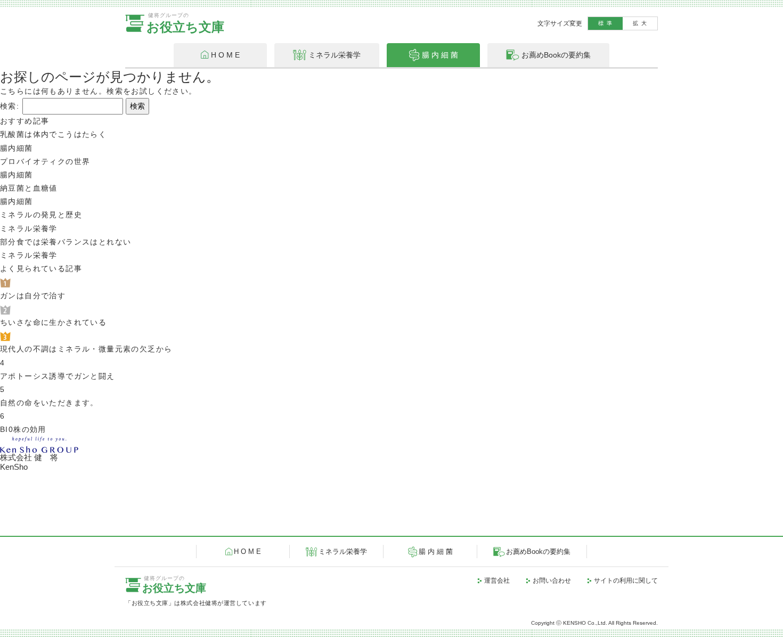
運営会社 (497, 580)
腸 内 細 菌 (436, 552)
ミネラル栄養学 (343, 552)
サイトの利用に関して (626, 580)
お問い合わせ (552, 580)
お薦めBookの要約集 (538, 552)
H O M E (247, 552)
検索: (9, 106)
